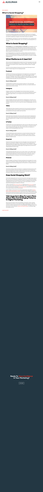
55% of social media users (17, 184)
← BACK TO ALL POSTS (5, 210)
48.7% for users (30, 184)
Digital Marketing (5, 10)
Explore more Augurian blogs (23, 206)
